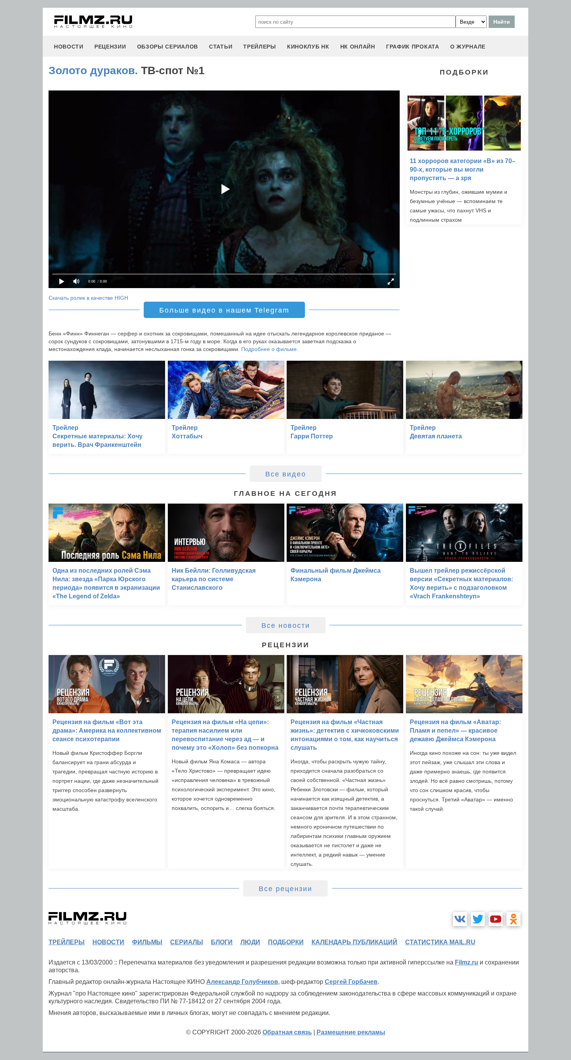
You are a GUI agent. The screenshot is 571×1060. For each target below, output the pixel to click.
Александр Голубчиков (242, 981)
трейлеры (259, 46)
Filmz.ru (466, 962)
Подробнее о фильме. (269, 349)
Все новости (285, 625)
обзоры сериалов (167, 46)
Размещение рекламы (351, 1032)
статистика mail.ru (440, 942)
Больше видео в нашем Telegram (224, 310)
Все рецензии (285, 889)
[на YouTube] (496, 919)
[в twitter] (478, 919)
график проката (412, 46)
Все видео (285, 474)
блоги (222, 942)
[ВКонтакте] (460, 919)
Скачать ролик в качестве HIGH (88, 298)
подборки (286, 942)
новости (69, 46)
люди (250, 942)
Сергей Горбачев (351, 981)
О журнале (468, 46)
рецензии (110, 46)
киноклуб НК (308, 46)
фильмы (147, 942)
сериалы (186, 942)
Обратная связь (287, 1032)
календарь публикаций (354, 942)
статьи (220, 46)
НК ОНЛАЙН (357, 46)
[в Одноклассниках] (514, 919)
